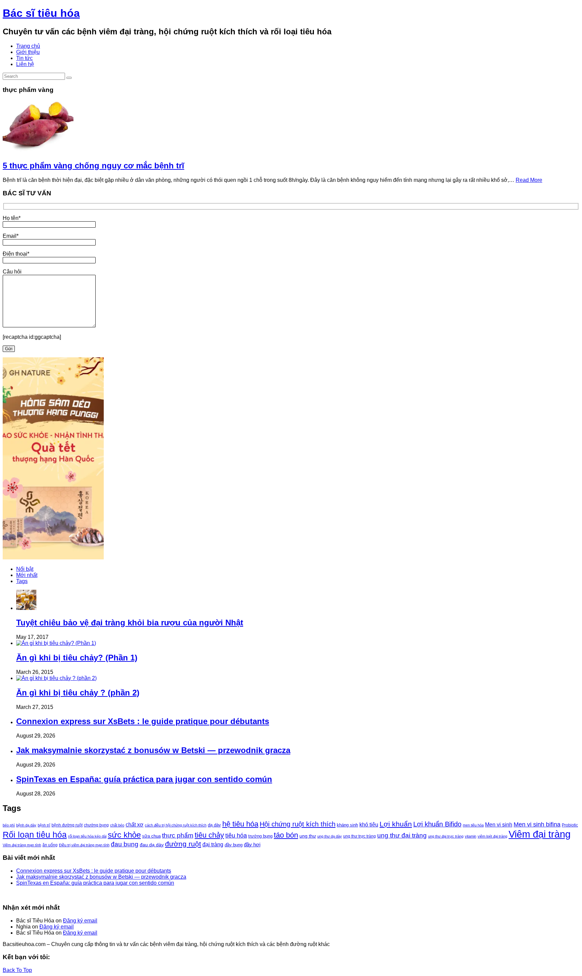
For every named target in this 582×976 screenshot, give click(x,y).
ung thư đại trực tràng (445, 836)
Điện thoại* (16, 254)
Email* (11, 236)
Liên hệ (25, 64)
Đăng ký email (80, 920)
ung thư (307, 836)
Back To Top (17, 970)
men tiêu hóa (473, 825)
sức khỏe (124, 834)
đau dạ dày (152, 844)
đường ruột (183, 844)
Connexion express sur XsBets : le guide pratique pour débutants (142, 721)
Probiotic (570, 825)
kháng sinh (347, 824)
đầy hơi (252, 844)
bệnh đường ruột (67, 825)
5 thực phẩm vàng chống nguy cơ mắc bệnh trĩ (93, 165)
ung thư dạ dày (329, 836)
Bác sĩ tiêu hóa (41, 13)
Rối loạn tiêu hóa (35, 834)
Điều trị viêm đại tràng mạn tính (84, 845)
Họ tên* (12, 218)
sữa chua (151, 836)
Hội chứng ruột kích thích (297, 824)
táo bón (286, 835)
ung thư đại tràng (402, 835)
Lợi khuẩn (396, 824)
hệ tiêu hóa (240, 824)
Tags (22, 581)
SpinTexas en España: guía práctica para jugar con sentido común (144, 779)
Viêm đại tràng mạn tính (22, 845)
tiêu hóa (236, 835)
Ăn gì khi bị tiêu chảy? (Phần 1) (76, 657)
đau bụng (124, 844)
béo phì (9, 825)
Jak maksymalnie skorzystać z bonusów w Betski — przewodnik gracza (153, 750)
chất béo (117, 825)
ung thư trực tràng (359, 836)
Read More (529, 180)
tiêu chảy (209, 835)
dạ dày (214, 824)
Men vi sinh (498, 824)
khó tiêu (368, 824)
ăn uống (50, 845)
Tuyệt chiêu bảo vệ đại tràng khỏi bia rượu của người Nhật (129, 622)
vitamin (470, 836)
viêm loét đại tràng (492, 836)
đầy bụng (234, 844)
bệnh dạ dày (26, 825)
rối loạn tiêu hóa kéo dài (87, 836)
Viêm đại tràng (540, 834)
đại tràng (212, 844)
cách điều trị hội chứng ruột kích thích (175, 825)
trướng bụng (260, 836)
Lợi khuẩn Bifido (437, 824)
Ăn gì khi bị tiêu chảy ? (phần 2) (77, 692)
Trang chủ (28, 46)
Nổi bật (24, 569)
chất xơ (134, 824)
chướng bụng (96, 825)
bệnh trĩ (44, 825)
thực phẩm (177, 835)
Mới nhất (26, 575)
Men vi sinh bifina (537, 824)
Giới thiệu (28, 52)
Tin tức (24, 58)
